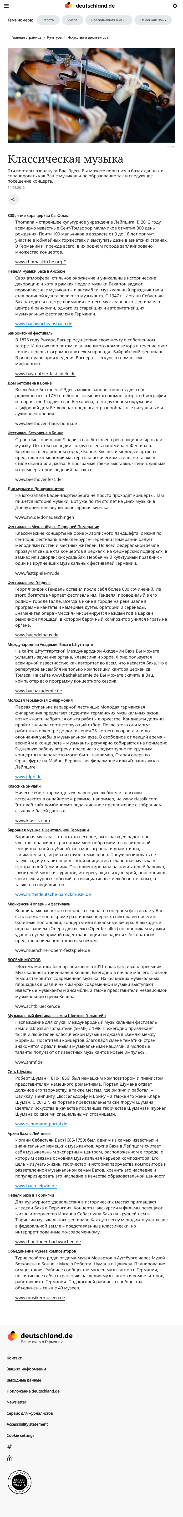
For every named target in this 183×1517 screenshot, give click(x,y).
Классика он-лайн (24, 786)
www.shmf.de (29, 1062)
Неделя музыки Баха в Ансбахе (36, 271)
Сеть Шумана (20, 1071)
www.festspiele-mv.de (37, 573)
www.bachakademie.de (38, 691)
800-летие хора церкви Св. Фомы (38, 215)
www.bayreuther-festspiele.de (45, 373)
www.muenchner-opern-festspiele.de (52, 950)
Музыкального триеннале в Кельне (52, 972)
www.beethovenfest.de (38, 479)
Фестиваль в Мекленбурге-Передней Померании (53, 526)
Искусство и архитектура (87, 37)
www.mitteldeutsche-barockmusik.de (53, 894)
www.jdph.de (28, 776)
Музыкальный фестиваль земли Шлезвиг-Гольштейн (57, 1015)
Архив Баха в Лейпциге (29, 1133)
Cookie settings (21, 1435)
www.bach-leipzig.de (36, 1185)
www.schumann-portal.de (41, 1124)
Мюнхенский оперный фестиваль (39, 904)
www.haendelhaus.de (36, 635)
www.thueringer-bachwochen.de (48, 1241)
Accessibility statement (27, 1424)
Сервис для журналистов (30, 1413)
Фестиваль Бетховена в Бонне (35, 432)
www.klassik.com (32, 820)
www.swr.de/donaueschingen (44, 517)
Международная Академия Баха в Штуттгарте (50, 644)
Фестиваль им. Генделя (29, 582)
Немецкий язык (153, 20)
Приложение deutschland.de (33, 1391)
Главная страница (26, 37)
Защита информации (26, 1369)
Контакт (14, 1358)
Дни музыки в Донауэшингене (36, 488)
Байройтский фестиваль (30, 333)
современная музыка (76, 978)
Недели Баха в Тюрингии (31, 1195)
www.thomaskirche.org (38, 261)
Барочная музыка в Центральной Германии (48, 830)
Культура (54, 37)
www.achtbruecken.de (37, 1006)
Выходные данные (24, 1380)
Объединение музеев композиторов (42, 1251)
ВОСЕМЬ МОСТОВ (24, 959)
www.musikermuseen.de (40, 1297)
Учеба (72, 20)
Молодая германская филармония (40, 700)
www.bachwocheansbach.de (43, 323)
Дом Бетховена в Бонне (30, 383)
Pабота (48, 20)
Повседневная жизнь (109, 20)
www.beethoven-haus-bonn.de (46, 423)
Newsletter (16, 1402)
